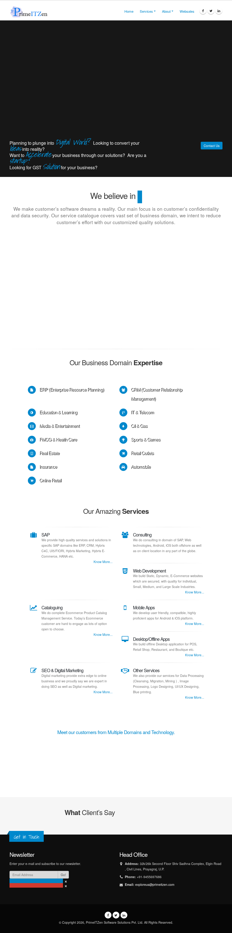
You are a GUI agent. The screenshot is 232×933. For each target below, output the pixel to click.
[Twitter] (211, 10)
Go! (63, 874)
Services (146, 11)
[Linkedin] (218, 10)
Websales (187, 11)
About (166, 11)
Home (128, 11)
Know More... (103, 561)
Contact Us (212, 145)
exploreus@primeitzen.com (154, 884)
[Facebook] (203, 10)
